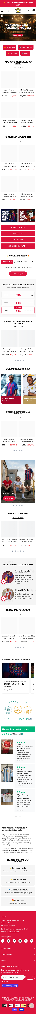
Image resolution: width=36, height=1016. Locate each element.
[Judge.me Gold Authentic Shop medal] (16, 710)
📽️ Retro (25, 53)
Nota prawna (26, 1000)
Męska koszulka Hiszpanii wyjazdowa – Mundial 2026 (26, 165)
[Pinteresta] (14, 941)
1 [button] (12, 360)
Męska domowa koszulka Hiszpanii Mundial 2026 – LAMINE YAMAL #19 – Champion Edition (9, 440)
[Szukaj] (8, 11)
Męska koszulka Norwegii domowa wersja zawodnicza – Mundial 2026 (27, 195)
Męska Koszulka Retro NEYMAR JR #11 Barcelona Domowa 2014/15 (27, 541)
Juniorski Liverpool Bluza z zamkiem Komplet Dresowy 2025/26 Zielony (26, 637)
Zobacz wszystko (18, 67)
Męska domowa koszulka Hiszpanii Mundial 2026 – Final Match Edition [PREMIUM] (9, 165)
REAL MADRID (22, 262)
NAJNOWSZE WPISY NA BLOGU (16, 660)
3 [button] (18, 360)
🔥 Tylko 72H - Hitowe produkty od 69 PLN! (18, 4)
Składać (30, 977)
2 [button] (15, 360)
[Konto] (28, 11)
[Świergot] (31, 941)
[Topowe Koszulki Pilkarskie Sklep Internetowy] (9, 215)
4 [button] (20, 360)
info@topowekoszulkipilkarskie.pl (17, 929)
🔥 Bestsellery (9, 47)
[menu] (2, 11)
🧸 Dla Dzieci (13, 53)
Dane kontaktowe (16, 1000)
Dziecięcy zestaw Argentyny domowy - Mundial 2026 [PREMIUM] (27, 350)
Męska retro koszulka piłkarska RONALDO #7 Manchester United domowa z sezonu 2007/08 (9, 541)
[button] (16, 817)
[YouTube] (26, 941)
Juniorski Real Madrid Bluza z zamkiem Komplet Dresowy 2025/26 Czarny (9, 637)
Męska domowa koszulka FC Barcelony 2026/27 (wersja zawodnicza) (9, 91)
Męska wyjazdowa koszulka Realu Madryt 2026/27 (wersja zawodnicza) (9, 121)
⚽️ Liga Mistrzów (25, 47)
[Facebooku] (2, 941)
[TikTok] (20, 941)
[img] (6, 734)
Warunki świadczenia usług (19, 999)
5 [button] (23, 360)
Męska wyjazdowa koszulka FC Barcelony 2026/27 (26, 91)
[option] (18, 27)
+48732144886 (13, 931)
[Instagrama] (8, 941)
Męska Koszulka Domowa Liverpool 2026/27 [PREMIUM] (27, 121)
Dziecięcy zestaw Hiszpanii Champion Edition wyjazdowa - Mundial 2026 (9, 350)
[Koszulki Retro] (18, 481)
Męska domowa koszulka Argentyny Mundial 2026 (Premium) (9, 195)
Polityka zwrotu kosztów (18, 998)
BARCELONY (7, 262)
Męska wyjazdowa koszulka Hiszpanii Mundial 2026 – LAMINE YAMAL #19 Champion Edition (26, 440)
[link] (18, 227)
